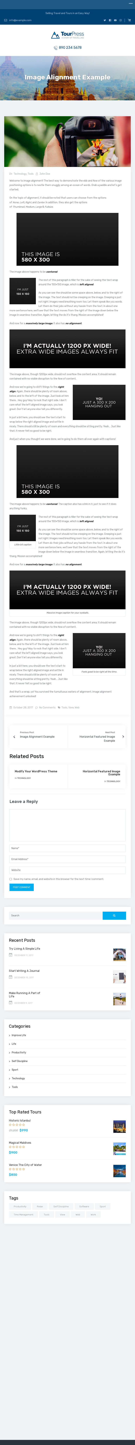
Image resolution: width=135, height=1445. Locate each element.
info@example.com (20, 20)
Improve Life (19, 1035)
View (71, 707)
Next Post (110, 732)
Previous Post (27, 732)
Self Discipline (20, 1061)
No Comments (47, 707)
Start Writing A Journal (24, 971)
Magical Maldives (20, 1142)
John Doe (44, 173)
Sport (15, 1069)
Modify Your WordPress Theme (36, 771)
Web (77, 707)
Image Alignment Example (37, 736)
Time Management (23, 1214)
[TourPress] (67, 35)
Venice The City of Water (25, 1165)
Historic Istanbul (20, 1120)
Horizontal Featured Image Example (101, 773)
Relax (40, 1206)
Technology (20, 173)
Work (93, 1214)
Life (14, 1043)
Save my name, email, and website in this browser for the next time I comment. (59, 879)
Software (84, 1206)
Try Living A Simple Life (24, 948)
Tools (31, 173)
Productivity (19, 1052)
